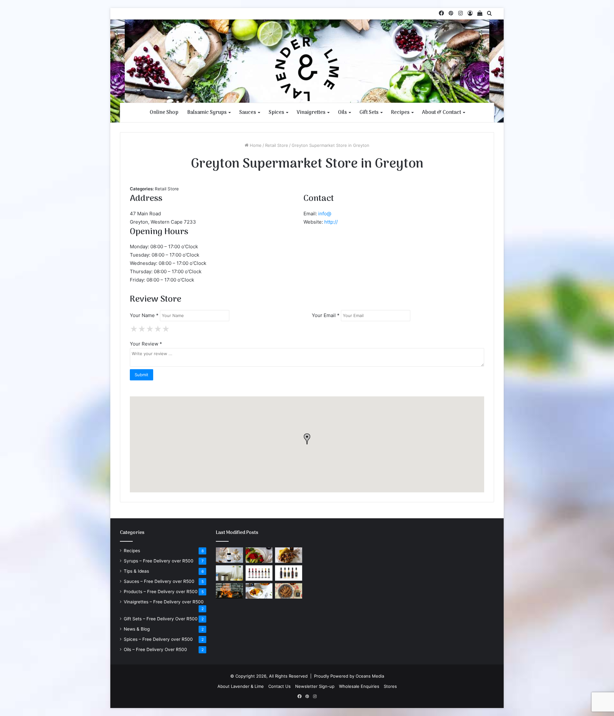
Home (255, 145)
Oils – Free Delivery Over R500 (155, 649)
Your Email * (326, 315)
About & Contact (441, 112)
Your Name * (144, 315)
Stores (390, 686)
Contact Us (279, 686)
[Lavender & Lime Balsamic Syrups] (259, 573)
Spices (276, 112)
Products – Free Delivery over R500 (161, 591)
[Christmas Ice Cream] (229, 555)
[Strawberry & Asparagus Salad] (259, 555)
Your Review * (146, 344)
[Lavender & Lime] (307, 69)
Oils (342, 112)
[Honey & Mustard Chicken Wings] (288, 555)
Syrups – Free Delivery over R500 (158, 560)
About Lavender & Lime (240, 686)
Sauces (247, 112)
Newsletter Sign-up (315, 686)
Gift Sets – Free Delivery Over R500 (161, 618)
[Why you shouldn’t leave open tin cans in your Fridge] (229, 573)
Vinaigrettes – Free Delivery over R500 (164, 601)
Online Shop (164, 112)
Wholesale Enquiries (359, 686)
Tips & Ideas (136, 571)
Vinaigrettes (311, 112)
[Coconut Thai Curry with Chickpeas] (259, 591)
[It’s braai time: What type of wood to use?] (229, 591)
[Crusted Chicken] (288, 591)
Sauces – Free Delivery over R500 (159, 581)
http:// (331, 222)
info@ (324, 214)
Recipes (400, 112)
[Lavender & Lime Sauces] (288, 573)
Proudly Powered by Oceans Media (349, 676)
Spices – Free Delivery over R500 (158, 639)
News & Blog (137, 629)
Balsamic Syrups (207, 112)
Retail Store (276, 145)
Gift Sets (369, 112)
